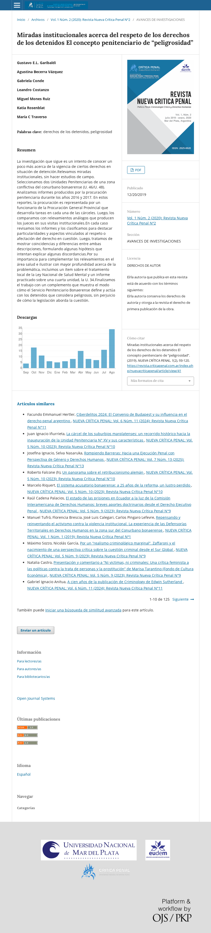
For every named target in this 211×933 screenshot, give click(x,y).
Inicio (21, 19)
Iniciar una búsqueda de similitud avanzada (83, 610)
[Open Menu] (17, 5)
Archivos (38, 19)
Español (24, 774)
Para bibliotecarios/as (33, 676)
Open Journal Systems (36, 698)
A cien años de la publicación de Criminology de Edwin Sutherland (125, 581)
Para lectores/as (29, 661)
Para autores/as (29, 669)
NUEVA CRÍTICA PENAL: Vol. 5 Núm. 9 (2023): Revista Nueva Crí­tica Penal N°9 (105, 510)
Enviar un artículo (36, 630)
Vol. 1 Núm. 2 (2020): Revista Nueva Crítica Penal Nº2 (90, 19)
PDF (137, 170)
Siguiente (180, 599)
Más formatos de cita (147, 380)
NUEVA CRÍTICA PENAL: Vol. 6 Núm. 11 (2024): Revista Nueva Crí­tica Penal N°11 (95, 588)
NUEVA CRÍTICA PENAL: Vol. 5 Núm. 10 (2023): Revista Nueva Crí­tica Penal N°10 (95, 491)
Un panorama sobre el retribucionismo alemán (103, 472)
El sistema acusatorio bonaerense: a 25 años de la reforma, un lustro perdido (124, 485)
